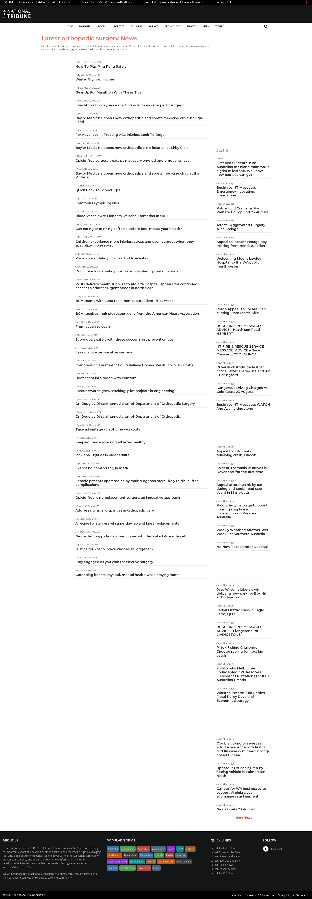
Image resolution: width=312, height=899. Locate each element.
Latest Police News (222, 864)
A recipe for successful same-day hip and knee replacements (127, 523)
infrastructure (166, 861)
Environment (137, 861)
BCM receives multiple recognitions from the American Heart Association (137, 314)
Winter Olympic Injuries (95, 79)
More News (243, 818)
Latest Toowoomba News (226, 852)
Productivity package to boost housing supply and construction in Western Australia (241, 511)
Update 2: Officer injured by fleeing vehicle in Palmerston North (240, 772)
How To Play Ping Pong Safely (100, 67)
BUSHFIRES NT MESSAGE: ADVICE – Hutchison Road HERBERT (238, 330)
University (146, 855)
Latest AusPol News (222, 873)
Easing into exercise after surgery (103, 352)
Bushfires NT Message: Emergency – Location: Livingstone (236, 191)
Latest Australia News (223, 848)
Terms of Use (267, 895)
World (219, 26)
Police (171, 849)
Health (192, 26)
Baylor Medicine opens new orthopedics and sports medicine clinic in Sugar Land (139, 120)
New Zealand (184, 861)
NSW (180, 849)
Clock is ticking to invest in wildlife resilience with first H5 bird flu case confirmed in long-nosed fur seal (242, 749)
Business (136, 26)
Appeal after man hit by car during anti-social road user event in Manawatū (239, 489)
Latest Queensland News (225, 856)
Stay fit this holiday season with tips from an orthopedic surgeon (130, 105)
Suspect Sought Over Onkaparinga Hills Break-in (93, 2)
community (158, 849)
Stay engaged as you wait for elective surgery (114, 562)
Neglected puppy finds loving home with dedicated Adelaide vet (130, 536)
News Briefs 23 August (235, 809)
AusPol (169, 855)
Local (102, 26)
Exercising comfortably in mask (101, 468)
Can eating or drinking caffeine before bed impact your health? (128, 229)
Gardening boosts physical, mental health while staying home (127, 575)
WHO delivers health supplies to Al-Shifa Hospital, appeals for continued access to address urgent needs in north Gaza (136, 286)
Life (205, 26)
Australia (113, 849)
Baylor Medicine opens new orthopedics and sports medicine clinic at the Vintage (137, 175)
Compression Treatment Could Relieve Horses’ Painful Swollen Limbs (134, 365)
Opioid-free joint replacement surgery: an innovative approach (127, 498)
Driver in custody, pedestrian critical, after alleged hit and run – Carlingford (243, 371)
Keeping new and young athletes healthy (110, 442)
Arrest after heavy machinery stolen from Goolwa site (161, 2)
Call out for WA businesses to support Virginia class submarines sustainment (241, 792)
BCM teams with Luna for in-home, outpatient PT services (124, 301)
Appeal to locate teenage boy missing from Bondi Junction (241, 244)
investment (144, 868)
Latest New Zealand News (226, 860)
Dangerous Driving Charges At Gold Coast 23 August (242, 390)
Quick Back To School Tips (97, 190)
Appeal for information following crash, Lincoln (236, 453)
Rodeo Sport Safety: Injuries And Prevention (112, 258)
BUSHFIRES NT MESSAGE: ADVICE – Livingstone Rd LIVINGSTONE (238, 631)
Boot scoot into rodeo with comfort (105, 378)
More (30, 867)
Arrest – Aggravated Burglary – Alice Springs (242, 227)
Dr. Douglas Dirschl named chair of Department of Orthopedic (128, 417)
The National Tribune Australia (29, 894)
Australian (143, 849)
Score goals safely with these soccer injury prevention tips (124, 340)
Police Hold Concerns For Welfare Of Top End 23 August (242, 210)
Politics (119, 26)
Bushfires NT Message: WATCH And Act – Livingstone (243, 407)
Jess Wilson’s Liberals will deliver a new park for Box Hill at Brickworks (241, 593)
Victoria (190, 849)
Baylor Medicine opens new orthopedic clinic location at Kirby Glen (131, 148)
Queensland (130, 855)
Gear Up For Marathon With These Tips (108, 92)
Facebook (276, 849)
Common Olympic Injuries (97, 203)
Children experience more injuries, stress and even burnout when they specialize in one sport (134, 244)
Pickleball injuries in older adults (102, 455)
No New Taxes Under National (242, 547)
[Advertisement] (243, 13)
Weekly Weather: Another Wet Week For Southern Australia (242, 532)
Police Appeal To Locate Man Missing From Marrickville (241, 311)
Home (69, 26)
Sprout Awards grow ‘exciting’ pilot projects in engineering (124, 391)
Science (153, 26)
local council (114, 855)
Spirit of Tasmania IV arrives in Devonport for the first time (241, 470)
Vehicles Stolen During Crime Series (222, 2)
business (112, 868)
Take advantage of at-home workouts (107, 429)
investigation (127, 868)
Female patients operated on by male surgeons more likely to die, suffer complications (136, 483)
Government (128, 849)
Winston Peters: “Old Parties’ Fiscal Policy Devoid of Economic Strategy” (241, 697)
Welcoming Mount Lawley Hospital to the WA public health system (238, 262)
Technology (172, 26)
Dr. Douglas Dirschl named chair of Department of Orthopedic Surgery (135, 404)
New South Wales (117, 861)
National (85, 26)
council (159, 855)
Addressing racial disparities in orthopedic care (114, 510)
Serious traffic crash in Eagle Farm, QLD (240, 612)
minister (181, 855)
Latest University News (224, 869)
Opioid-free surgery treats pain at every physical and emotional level (132, 161)
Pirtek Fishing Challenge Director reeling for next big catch (239, 651)
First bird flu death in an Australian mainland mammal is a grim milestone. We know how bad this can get (242, 169)
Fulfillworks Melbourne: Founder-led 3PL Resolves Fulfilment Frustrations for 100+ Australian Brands (242, 674)
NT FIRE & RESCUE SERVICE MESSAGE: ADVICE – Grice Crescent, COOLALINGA (240, 350)
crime (156, 868)
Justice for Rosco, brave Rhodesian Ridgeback (114, 549)
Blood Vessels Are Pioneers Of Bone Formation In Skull (121, 216)
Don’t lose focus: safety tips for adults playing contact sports (127, 271)
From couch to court (92, 327)
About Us (236, 895)
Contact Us (250, 895)
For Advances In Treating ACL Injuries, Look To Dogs (119, 135)
